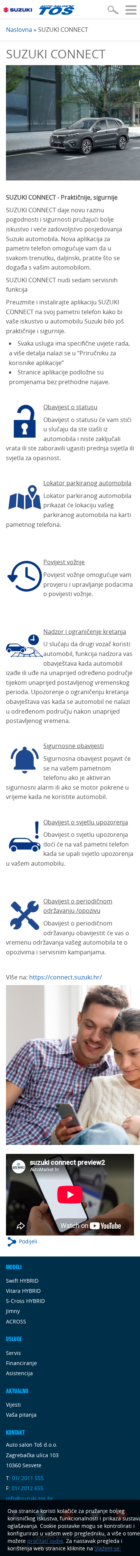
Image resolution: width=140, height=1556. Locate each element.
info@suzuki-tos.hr (29, 1498)
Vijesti (13, 1404)
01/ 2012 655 (27, 1488)
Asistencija (19, 1373)
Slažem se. (107, 1548)
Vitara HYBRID (23, 1290)
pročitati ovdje (45, 1540)
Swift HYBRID (22, 1280)
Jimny (13, 1311)
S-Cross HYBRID (25, 1300)
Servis (13, 1352)
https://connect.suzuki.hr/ (65, 977)
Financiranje (21, 1363)
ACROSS (16, 1321)
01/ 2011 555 (28, 1477)
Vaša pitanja (21, 1414)
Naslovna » (21, 29)
